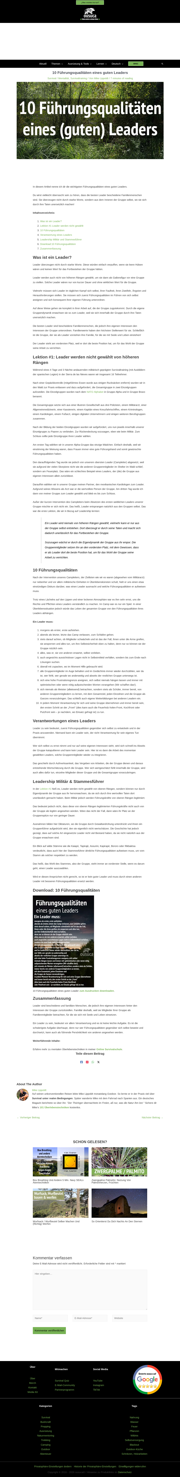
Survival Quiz (62, 1380)
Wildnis (134, 1435)
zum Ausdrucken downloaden (96, 990)
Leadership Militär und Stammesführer (61, 239)
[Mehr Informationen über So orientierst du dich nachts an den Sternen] (119, 1203)
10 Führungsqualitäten (52, 230)
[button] (90, 2)
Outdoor (45, 1449)
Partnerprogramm (64, 1389)
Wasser (134, 1422)
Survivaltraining (78, 78)
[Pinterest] (87, 1061)
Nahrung (134, 1417)
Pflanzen (134, 1431)
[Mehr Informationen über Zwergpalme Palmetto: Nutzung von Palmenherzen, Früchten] (119, 1161)
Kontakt (32, 1387)
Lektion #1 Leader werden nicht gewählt (61, 225)
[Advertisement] (90, 41)
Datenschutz (125, 1472)
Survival (52, 78)
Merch (32, 1383)
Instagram (98, 1385)
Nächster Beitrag (152, 1117)
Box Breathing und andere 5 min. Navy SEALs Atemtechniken (58, 1181)
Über (32, 1378)
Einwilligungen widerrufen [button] (132, 1466)
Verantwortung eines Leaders (56, 235)
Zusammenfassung (50, 248)
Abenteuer (45, 1453)
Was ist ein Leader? (51, 221)
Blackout (134, 1444)
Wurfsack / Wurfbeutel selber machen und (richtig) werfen (56, 1222)
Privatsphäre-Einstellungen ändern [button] (53, 1466)
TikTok (96, 1389)
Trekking (45, 1440)
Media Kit (33, 1392)
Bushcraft (45, 1422)
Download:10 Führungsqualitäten (58, 244)
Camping (45, 1444)
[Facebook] (81, 1061)
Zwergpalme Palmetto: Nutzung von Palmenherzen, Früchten (111, 1181)
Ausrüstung (45, 1431)
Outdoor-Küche (134, 1449)
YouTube (97, 1380)
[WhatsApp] (93, 1061)
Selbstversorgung (134, 1440)
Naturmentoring (45, 1435)
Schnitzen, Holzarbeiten (134, 1453)
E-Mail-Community (65, 1385)
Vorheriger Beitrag (28, 1117)
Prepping (45, 1426)
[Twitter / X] (98, 1061)
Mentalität (63, 78)
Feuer (134, 1426)
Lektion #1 (45, 788)
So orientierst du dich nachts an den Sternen (117, 1221)
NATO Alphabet (95, 392)
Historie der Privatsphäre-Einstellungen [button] (95, 1466)
